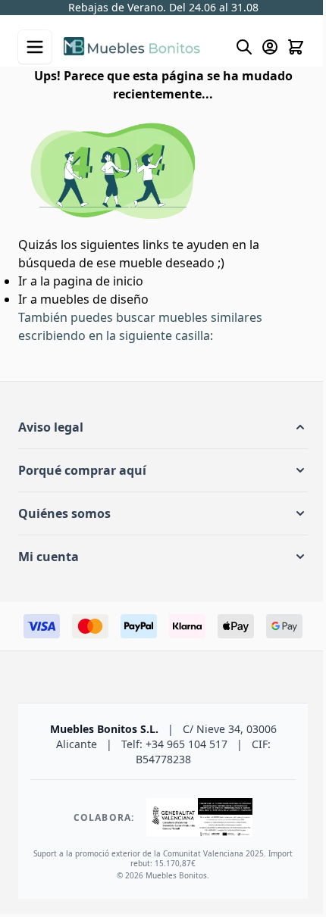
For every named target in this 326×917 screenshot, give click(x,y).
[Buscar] (233, 48)
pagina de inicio (98, 279)
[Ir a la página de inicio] (136, 48)
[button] (157, 425)
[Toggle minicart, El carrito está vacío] (284, 48)
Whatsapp (248, 9)
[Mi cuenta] (258, 48)
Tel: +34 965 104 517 (170, 9)
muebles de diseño (94, 297)
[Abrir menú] (35, 48)
